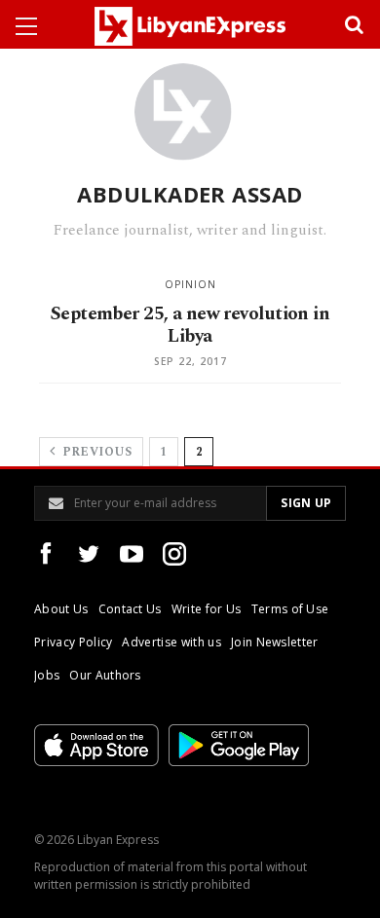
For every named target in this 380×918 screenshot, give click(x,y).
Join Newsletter (275, 642)
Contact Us (130, 609)
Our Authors (105, 675)
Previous (95, 452)
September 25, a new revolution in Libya (190, 325)
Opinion (190, 284)
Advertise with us (171, 642)
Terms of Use (290, 609)
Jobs (46, 675)
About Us (61, 609)
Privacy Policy (73, 642)
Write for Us (206, 609)
